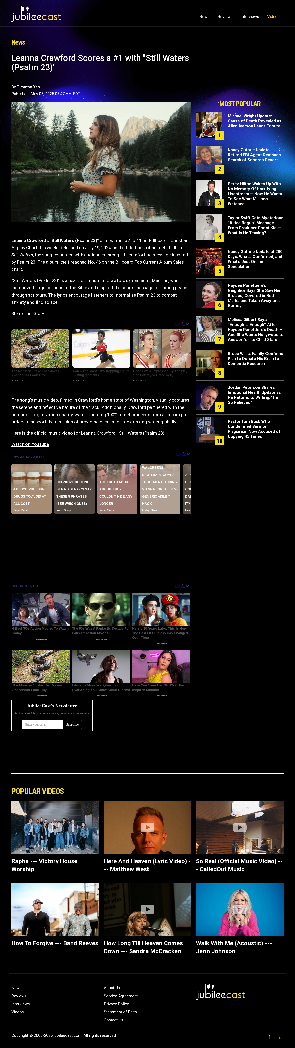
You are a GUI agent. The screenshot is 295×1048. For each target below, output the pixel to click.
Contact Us (113, 1020)
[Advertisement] (240, 75)
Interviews (250, 16)
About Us (112, 987)
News (204, 16)
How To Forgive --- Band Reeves (54, 943)
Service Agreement (121, 996)
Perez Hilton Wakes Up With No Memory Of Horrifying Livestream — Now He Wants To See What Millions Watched (255, 193)
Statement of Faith (120, 1012)
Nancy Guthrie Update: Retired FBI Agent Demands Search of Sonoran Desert (254, 154)
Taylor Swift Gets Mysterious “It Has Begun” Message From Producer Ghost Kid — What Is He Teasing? (255, 225)
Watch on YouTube (30, 444)
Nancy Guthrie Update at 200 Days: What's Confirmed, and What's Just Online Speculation (255, 259)
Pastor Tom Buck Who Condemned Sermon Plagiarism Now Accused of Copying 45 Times (254, 429)
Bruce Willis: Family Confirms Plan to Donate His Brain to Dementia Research (255, 358)
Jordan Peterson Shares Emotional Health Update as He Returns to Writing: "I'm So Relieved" (254, 395)
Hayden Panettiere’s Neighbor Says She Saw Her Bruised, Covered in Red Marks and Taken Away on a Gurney (254, 295)
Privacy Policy (116, 1004)
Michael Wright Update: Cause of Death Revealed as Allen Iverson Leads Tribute (254, 121)
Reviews (225, 16)
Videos (273, 16)
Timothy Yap (28, 87)
